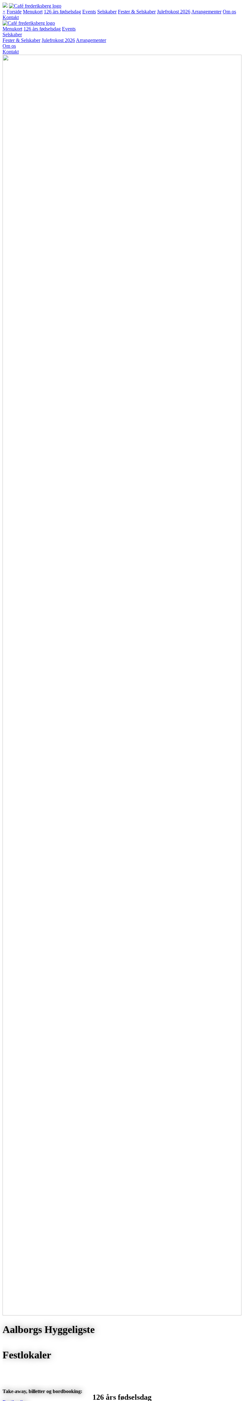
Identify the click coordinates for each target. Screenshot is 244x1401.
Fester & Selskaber (137, 11)
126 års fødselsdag (62, 11)
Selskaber (107, 11)
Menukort (33, 11)
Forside (14, 11)
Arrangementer (206, 11)
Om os (229, 11)
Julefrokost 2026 (173, 11)
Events (89, 11)
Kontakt (11, 17)
